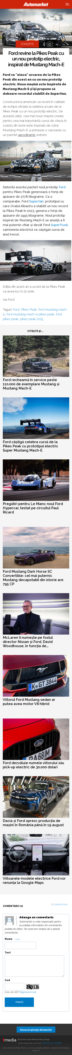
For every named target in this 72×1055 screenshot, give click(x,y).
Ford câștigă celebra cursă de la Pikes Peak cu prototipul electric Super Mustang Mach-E (30, 446)
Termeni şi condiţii (52, 1043)
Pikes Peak (29, 309)
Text (8, 952)
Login (17, 939)
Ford (62, 187)
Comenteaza (60, 904)
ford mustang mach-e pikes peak (30, 314)
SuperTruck (59, 225)
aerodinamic (27, 135)
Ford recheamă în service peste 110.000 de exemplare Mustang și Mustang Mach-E (31, 384)
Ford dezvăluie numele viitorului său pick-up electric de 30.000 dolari (33, 765)
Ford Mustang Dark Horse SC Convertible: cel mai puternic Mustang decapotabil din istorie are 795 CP (33, 577)
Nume (8, 939)
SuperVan (36, 201)
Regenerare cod (27, 992)
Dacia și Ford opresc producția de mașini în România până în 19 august (33, 823)
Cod (7, 980)
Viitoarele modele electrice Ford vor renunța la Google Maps (34, 880)
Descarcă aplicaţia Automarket (36, 1029)
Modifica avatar (9, 921)
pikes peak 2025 (31, 319)
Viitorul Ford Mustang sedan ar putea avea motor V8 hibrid (29, 702)
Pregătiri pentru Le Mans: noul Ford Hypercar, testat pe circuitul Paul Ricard (33, 508)
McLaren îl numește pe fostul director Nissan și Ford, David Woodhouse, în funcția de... (28, 641)
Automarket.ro (36, 4)
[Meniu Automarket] (68, 4)
